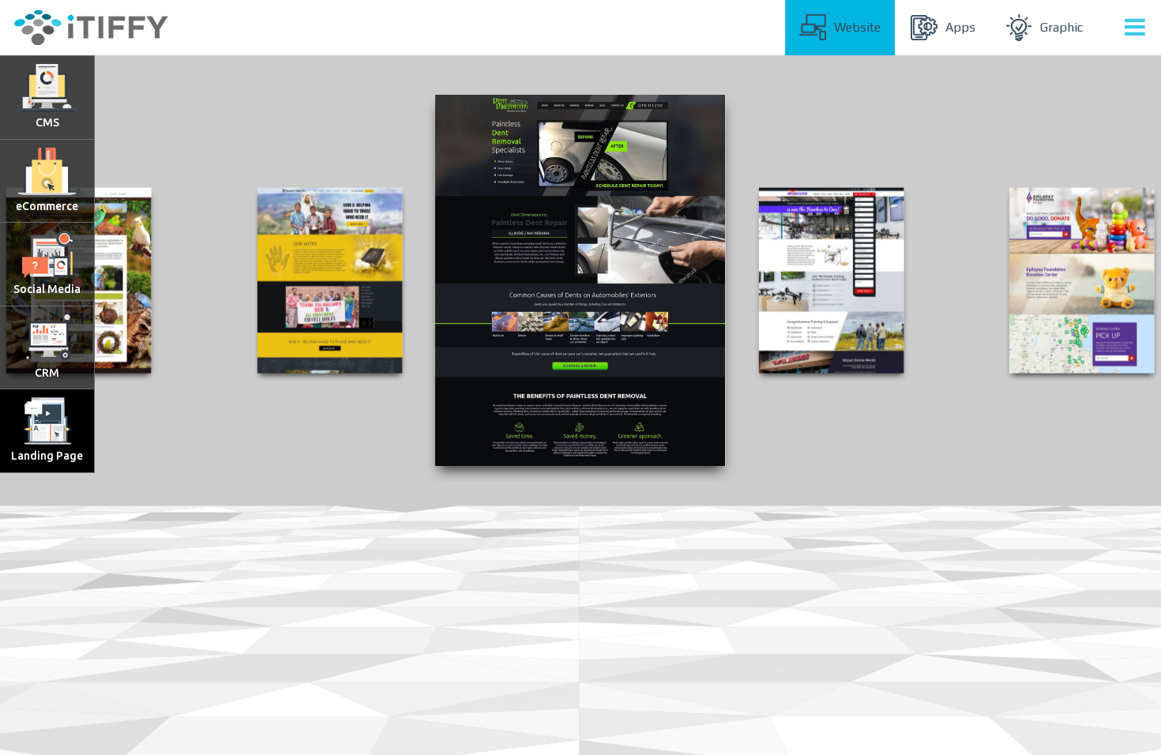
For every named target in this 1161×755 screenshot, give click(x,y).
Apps (960, 27)
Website (857, 27)
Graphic (1061, 27)
